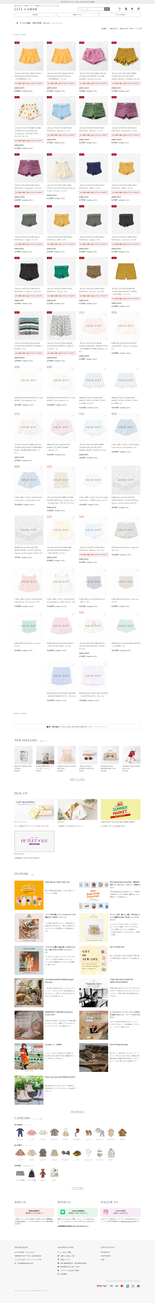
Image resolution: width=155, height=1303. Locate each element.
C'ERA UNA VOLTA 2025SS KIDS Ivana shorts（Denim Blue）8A (125, 445)
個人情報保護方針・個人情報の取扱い (73, 1263)
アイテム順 (138, 28)
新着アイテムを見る (77, 779)
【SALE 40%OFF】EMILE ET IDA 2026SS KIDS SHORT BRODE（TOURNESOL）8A (28, 76)
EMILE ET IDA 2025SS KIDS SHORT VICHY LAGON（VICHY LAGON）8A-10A (92, 400)
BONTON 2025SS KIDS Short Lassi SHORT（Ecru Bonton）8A (29, 399)
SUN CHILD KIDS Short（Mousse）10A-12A (126, 548)
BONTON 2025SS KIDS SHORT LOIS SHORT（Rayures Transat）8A (125, 346)
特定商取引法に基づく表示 (69, 1267)
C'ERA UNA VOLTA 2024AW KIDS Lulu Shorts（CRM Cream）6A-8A (93, 498)
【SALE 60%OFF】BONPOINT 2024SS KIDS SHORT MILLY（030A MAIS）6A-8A (59, 550)
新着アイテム (77, 15)
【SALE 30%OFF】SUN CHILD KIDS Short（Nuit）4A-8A (92, 186)
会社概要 (63, 1274)
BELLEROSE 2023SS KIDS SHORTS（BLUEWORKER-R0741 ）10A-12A (61, 694)
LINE (102, 1259)
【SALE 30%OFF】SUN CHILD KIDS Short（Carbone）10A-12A (28, 290)
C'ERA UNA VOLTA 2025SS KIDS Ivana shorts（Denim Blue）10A (28, 498)
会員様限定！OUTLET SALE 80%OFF (27, 858)
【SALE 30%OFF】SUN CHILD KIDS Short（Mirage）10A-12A (92, 548)
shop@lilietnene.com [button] (25, 1263)
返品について (65, 1259)
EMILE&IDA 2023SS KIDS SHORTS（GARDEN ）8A (126, 644)
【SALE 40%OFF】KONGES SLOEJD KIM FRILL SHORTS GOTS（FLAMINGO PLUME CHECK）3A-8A (93, 347)
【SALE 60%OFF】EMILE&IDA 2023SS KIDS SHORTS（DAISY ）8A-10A (93, 646)
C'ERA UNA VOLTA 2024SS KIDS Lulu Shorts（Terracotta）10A (28, 600)
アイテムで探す (25, 23)
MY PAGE (126, 10)
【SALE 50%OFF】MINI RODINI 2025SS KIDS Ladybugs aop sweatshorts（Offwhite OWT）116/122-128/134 (28, 132)
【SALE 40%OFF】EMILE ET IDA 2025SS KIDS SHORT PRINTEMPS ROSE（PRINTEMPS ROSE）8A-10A (29, 448)
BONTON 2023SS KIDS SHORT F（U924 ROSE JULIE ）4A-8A (60, 644)
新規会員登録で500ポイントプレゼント (34, 1212)
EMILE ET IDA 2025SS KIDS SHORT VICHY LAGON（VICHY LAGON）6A (125, 400)
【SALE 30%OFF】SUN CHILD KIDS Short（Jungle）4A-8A (27, 238)
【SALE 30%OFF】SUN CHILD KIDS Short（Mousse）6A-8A (92, 129)
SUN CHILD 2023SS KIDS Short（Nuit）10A (92, 600)
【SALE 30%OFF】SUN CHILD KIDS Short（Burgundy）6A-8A (124, 129)
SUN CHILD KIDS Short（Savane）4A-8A (126, 600)
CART (132, 10)
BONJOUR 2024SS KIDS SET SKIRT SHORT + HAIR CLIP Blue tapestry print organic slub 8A (125, 500)
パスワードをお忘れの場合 (69, 1270)
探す (120, 10)
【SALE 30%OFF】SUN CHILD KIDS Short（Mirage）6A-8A (59, 129)
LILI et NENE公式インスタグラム (120, 1212)
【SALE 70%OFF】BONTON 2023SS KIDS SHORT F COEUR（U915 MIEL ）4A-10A (124, 291)
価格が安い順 (113, 28)
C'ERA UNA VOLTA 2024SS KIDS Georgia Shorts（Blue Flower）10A (61, 600)
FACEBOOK (105, 1252)
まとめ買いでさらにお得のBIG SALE (113, 826)
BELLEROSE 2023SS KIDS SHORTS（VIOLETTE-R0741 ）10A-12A (93, 694)
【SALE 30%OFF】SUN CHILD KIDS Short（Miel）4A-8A (124, 186)
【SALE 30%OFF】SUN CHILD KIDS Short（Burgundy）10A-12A (28, 186)
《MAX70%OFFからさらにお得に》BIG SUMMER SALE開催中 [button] (77, 2)
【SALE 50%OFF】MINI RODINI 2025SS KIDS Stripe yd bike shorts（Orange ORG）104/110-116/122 (61, 500)
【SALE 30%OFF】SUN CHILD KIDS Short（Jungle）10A (92, 238)
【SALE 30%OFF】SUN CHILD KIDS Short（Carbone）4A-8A (124, 238)
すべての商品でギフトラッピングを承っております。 (32, 826)
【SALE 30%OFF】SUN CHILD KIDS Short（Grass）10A (59, 290)
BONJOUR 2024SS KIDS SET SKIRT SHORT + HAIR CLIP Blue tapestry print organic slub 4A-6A (28, 550)
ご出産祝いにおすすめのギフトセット (70, 826)
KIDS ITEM (37, 23)
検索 (107, 9)
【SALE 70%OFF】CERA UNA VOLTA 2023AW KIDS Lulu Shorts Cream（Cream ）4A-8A (61, 188)
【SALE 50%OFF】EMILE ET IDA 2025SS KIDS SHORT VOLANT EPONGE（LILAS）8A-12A (93, 76)
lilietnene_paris (126, 1221)
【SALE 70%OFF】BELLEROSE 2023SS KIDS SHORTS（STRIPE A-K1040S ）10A (29, 346)
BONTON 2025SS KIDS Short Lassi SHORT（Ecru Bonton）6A (61, 399)
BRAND (35, 15)
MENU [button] (138, 10)
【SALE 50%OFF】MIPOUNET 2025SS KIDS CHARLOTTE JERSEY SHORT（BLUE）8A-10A (92, 447)
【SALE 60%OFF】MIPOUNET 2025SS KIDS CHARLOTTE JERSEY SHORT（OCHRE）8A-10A (126, 76)
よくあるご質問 (65, 1252)
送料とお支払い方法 (67, 1256)
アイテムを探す (120, 15)
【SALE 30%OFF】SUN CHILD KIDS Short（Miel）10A (59, 238)
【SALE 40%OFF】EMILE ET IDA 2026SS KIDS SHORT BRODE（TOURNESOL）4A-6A (60, 76)
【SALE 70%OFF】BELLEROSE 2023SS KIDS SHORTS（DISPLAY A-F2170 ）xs (60, 346)
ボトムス (46, 23)
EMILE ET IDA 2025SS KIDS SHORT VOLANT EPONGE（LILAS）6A (58, 447)
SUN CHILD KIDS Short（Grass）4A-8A (28, 644)
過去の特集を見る (77, 1111)
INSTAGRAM (105, 1256)
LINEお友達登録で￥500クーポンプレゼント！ (78, 1212)
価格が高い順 (124, 28)
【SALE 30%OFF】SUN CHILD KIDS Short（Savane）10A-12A (92, 290)
